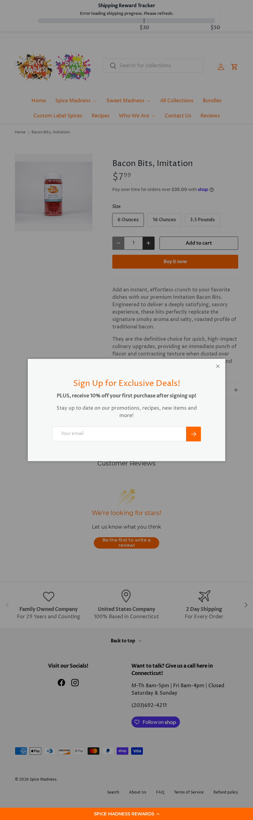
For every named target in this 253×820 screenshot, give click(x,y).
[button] (126, 814)
